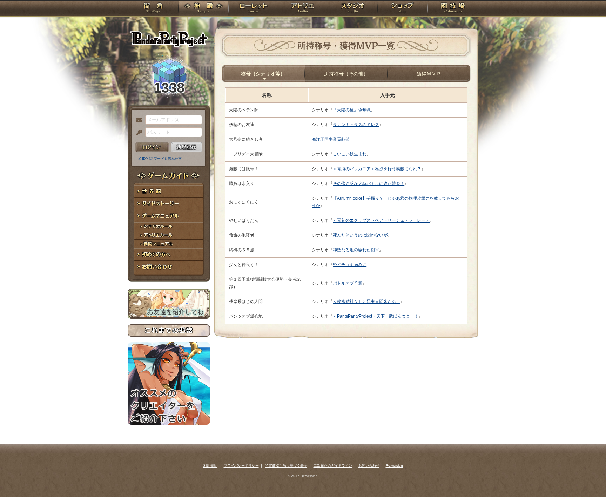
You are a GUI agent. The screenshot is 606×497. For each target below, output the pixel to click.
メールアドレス (137, 120)
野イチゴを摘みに (349, 264)
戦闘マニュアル (169, 244)
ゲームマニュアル (169, 216)
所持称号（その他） (346, 74)
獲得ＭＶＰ (429, 74)
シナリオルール (169, 226)
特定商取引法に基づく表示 (286, 466)
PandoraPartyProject (169, 38)
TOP (153, 9)
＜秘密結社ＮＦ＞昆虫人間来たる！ (366, 301)
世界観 (169, 191)
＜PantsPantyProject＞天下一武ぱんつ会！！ (375, 316)
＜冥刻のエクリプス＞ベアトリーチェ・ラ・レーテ (381, 220)
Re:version (394, 466)
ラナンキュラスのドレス (356, 124)
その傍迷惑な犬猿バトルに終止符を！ (368, 183)
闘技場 (452, 9)
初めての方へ (169, 255)
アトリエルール (169, 235)
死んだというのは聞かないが (360, 235)
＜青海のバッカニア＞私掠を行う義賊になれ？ (377, 168)
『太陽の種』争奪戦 (352, 109)
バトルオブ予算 (347, 283)
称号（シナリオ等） (263, 74)
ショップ (402, 9)
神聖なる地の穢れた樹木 (356, 249)
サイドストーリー (169, 204)
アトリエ (303, 9)
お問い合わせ (169, 267)
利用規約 (210, 466)
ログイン (152, 147)
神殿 (203, 9)
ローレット (253, 9)
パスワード (137, 132)
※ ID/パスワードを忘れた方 (160, 158)
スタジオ (353, 9)
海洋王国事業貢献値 (331, 139)
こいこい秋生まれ (349, 154)
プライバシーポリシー (241, 466)
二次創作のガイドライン (333, 466)
